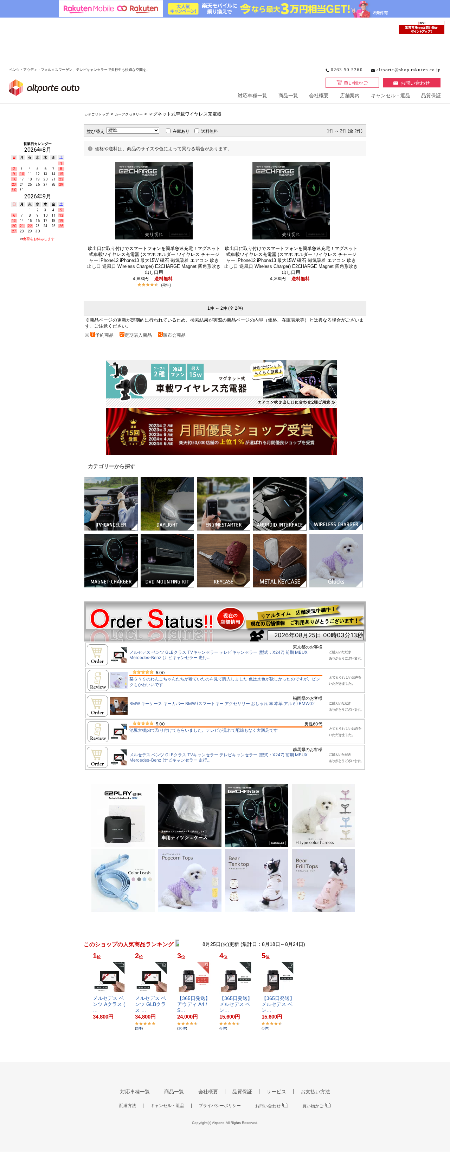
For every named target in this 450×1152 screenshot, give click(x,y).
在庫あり (181, 131)
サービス (276, 1091)
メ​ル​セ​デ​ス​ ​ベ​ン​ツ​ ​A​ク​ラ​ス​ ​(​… (109, 1004)
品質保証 (431, 95)
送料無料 (209, 131)
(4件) (166, 285)
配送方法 (127, 1106)
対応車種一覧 (252, 95)
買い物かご (355, 83)
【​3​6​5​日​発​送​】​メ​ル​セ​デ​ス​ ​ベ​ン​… (235, 1004)
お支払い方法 (315, 1091)
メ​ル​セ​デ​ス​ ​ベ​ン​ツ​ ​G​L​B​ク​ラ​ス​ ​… (150, 1004)
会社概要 (319, 95)
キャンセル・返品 (390, 95)
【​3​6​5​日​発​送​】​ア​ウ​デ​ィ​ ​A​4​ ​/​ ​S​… (193, 1004)
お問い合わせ (415, 83)
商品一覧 (288, 95)
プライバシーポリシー (220, 1106)
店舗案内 (350, 95)
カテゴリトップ (96, 114)
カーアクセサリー (129, 114)
